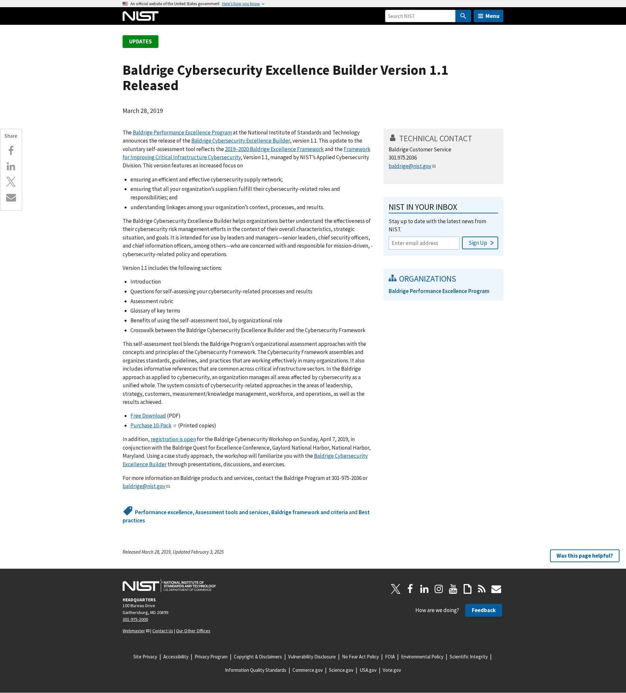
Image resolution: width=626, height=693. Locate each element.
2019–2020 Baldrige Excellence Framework (274, 149)
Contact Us (162, 631)
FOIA (390, 657)
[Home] (140, 16)
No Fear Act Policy (360, 657)
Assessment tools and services (232, 512)
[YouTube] (453, 589)
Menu (492, 16)
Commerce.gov (307, 670)
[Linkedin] (11, 166)
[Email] (11, 197)
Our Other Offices (193, 631)
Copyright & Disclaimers (258, 657)
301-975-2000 (135, 619)
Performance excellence (164, 512)
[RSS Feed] (482, 589)
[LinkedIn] (424, 589)
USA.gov (368, 670)
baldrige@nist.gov (144, 486)
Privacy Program (211, 657)
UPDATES (140, 41)
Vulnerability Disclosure (312, 657)
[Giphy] (467, 589)
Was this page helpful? (585, 555)
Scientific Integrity (469, 657)
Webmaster (134, 631)
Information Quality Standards (255, 670)
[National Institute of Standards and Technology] (169, 585)
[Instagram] (439, 589)
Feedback (484, 610)
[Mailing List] (496, 589)
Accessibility (175, 657)
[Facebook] (11, 150)
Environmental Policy (422, 657)
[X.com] (11, 181)
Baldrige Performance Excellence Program (182, 132)
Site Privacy (145, 657)
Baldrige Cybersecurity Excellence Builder (240, 140)
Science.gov (341, 670)
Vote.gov (392, 670)
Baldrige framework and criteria (309, 512)
